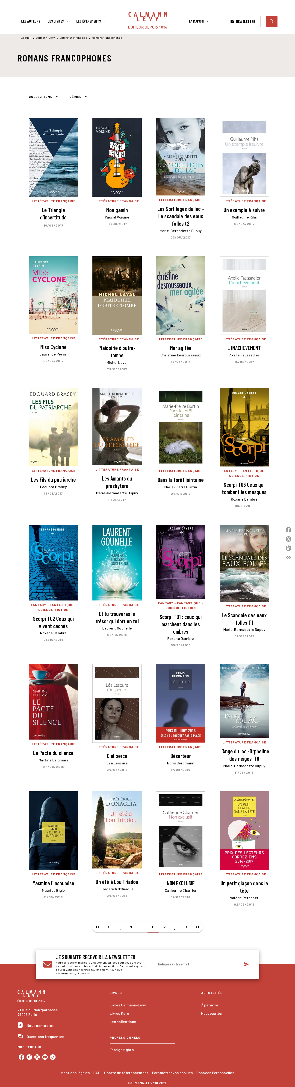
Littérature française (73, 37)
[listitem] (21, 1057)
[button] (243, 21)
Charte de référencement (126, 1072)
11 (153, 927)
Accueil (26, 37)
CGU (96, 1072)
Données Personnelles (215, 1072)
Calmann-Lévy (45, 37)
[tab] (31, 21)
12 (164, 927)
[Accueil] (147, 20)
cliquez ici (83, 973)
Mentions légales (75, 1072)
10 (142, 927)
